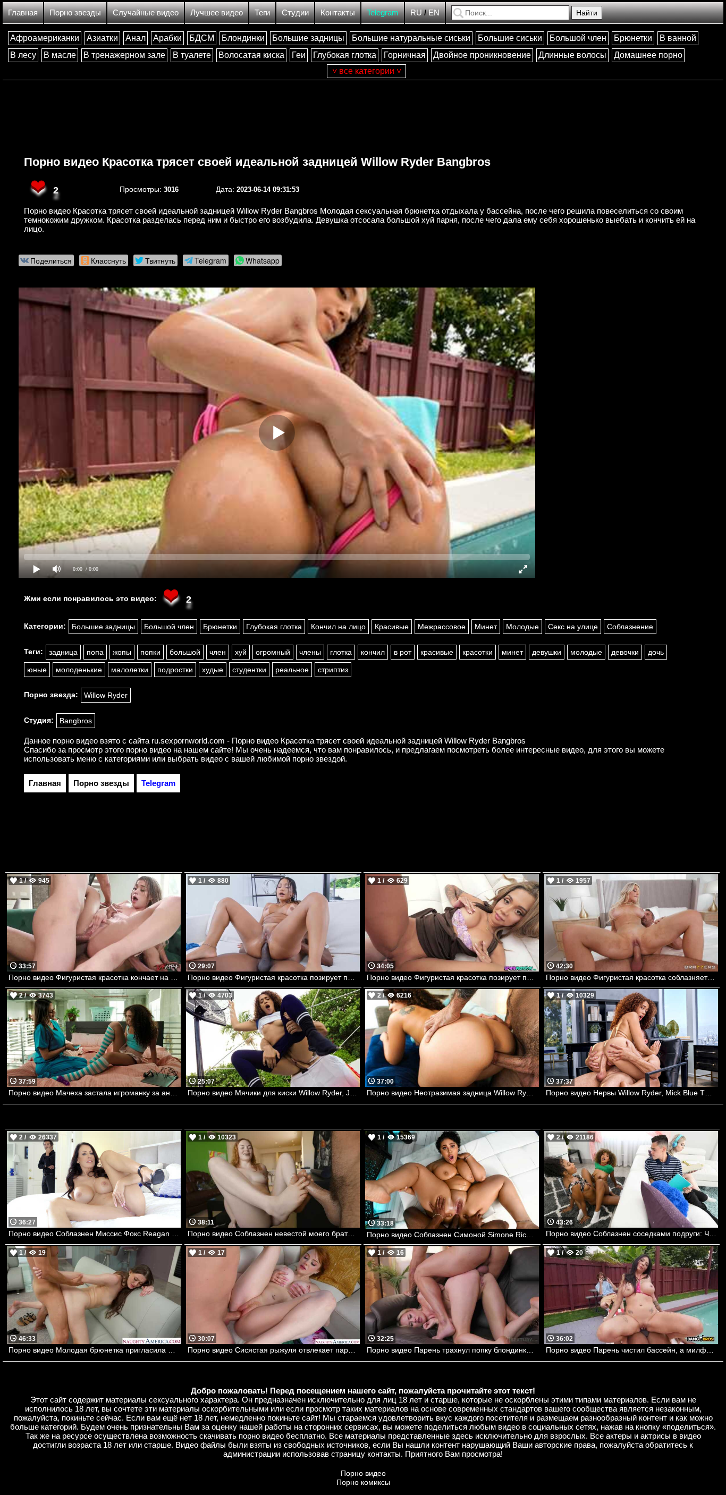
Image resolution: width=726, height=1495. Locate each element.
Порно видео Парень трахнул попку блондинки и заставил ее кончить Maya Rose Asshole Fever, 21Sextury (453, 1350)
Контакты (337, 12)
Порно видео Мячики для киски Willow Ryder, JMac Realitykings (274, 1092)
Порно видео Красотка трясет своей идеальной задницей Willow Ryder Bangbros (257, 161)
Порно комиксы (363, 1482)
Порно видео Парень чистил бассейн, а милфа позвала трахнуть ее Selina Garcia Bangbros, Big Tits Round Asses (632, 1350)
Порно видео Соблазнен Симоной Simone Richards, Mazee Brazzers (453, 1234)
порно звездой (318, 758)
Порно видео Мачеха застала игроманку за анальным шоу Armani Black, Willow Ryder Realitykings (95, 1092)
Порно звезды (75, 12)
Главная (23, 12)
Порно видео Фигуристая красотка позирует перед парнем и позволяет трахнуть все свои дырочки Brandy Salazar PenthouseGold (274, 977)
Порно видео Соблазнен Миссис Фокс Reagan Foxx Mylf (95, 1233)
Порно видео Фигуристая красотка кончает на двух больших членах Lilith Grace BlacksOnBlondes (95, 977)
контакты (384, 1453)
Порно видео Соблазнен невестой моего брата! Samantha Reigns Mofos (274, 1233)
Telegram (383, 12)
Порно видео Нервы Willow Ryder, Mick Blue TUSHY (632, 1092)
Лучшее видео (216, 12)
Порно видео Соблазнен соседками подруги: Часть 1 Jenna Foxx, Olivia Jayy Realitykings (632, 1233)
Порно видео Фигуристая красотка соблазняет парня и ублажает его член (632, 977)
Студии (295, 12)
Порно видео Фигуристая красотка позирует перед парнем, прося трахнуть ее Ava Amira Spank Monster (453, 977)
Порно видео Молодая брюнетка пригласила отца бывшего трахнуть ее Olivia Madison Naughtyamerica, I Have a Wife (95, 1350)
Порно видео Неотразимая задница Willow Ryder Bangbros (453, 1092)
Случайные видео (146, 12)
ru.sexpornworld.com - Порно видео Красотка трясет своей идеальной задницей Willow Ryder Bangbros (338, 740)
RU (416, 12)
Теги (262, 12)
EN (434, 12)
